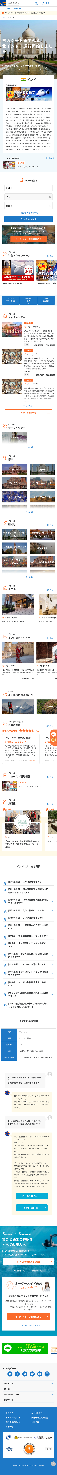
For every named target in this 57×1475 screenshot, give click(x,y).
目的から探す (28, 299)
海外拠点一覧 (36, 1270)
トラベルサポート (13, 1418)
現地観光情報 (46, 299)
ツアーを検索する (28, 413)
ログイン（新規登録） (14, 8)
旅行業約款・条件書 (39, 1418)
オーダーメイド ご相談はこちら (28, 1316)
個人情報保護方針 (13, 1422)
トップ (4, 17)
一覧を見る (48, 158)
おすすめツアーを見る (11, 299)
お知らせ (9, 1413)
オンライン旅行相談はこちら (27, 1325)
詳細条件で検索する (29, 213)
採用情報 (9, 1427)
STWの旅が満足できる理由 (28, 1261)
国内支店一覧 (19, 1270)
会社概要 (35, 1422)
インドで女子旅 (30, 1207)
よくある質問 (36, 1413)
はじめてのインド (30, 1195)
